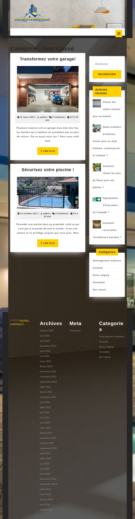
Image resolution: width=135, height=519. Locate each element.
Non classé (99, 289)
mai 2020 (45, 468)
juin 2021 (44, 412)
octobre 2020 (47, 443)
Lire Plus (50, 152)
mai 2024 (45, 356)
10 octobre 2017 (29, 213)
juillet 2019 (45, 489)
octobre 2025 (47, 330)
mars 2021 (45, 427)
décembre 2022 (48, 371)
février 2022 (46, 392)
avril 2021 (45, 422)
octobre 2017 (47, 509)
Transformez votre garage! (48, 59)
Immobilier (99, 282)
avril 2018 (45, 504)
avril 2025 (45, 340)
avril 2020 (45, 473)
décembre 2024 (48, 346)
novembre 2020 (48, 438)
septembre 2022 (48, 381)
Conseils (98, 268)
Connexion (75, 330)
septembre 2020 (48, 448)
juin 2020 (44, 463)
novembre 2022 (48, 376)
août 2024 (45, 351)
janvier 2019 (46, 499)
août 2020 (45, 453)
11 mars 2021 (27, 117)
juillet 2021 (45, 407)
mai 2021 (45, 417)
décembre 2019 (48, 479)
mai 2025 (45, 335)
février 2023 (46, 366)
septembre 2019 (48, 484)
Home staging (101, 275)
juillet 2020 (45, 458)
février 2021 (46, 433)
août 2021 (45, 402)
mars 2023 (45, 361)
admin (43, 117)
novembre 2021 (48, 397)
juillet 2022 (45, 386)
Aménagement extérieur (107, 260)
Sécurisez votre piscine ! (48, 169)
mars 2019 (45, 494)
